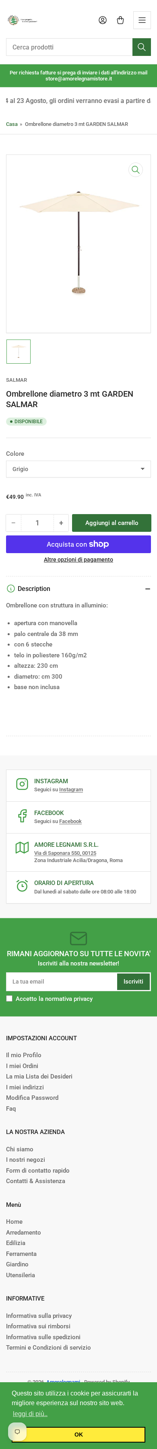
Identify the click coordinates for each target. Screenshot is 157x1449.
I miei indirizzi (25, 1087)
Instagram (71, 789)
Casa (12, 124)
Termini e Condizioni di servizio (48, 1347)
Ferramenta (21, 1254)
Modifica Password (32, 1097)
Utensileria (20, 1275)
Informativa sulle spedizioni (43, 1337)
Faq (11, 1108)
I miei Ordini (22, 1066)
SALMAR (16, 380)
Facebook (70, 821)
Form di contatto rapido (38, 1170)
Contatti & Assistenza (35, 1181)
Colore (15, 453)
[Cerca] (142, 47)
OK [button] (78, 1434)
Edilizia (15, 1243)
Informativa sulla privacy (39, 1315)
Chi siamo (19, 1149)
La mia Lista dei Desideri (39, 1076)
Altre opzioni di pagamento (78, 559)
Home (14, 1221)
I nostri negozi (25, 1159)
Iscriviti (133, 981)
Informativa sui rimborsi (38, 1326)
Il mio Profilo (23, 1055)
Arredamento (23, 1232)
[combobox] (78, 47)
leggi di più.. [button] (30, 1413)
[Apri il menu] (142, 20)
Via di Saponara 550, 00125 (65, 853)
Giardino (17, 1264)
